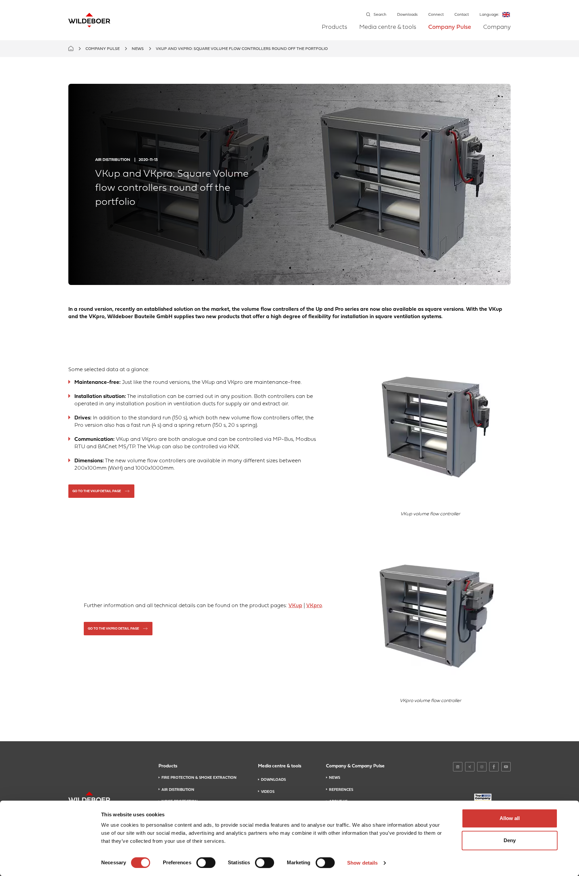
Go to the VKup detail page (96, 491)
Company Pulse (449, 27)
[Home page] (89, 20)
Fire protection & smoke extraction (199, 777)
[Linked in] (457, 766)
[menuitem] (334, 32)
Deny (510, 840)
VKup (295, 605)
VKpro (314, 605)
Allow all (510, 818)
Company (497, 27)
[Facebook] (494, 766)
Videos (267, 792)
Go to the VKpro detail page (113, 628)
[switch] (205, 862)
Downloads (407, 14)
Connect (436, 14)
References (341, 790)
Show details (362, 863)
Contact (461, 14)
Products (334, 27)
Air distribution (178, 790)
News (138, 49)
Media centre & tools (387, 27)
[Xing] (469, 766)
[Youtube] (506, 766)
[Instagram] (482, 766)
